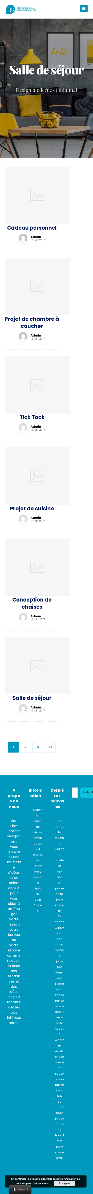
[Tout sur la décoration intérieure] (21, 9)
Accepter (64, 1183)
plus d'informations (37, 1183)
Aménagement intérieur (37, 849)
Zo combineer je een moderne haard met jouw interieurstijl (59, 1130)
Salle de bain (37, 894)
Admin (35, 237)
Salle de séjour (37, 826)
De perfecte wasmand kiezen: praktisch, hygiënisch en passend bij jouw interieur (59, 866)
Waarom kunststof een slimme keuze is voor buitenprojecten (59, 1068)
